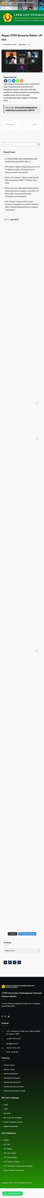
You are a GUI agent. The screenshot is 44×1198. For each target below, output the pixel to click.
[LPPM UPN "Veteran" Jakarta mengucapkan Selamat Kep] (22, 241)
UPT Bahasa (8, 1149)
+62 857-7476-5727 (13, 1039)
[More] (21, 81)
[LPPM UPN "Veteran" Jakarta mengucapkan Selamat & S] (22, 488)
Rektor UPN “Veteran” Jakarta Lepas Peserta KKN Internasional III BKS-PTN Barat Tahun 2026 (22, 180)
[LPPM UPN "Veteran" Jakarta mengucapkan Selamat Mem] (22, 913)
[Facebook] (5, 81)
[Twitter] (9, 81)
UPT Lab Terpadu (10, 1153)
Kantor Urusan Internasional (13, 1170)
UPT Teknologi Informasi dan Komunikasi (18, 1166)
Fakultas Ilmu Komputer (12, 1078)
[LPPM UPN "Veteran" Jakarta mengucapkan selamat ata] (22, 347)
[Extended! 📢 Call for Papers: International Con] (22, 772)
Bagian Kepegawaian (11, 1126)
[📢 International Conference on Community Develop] (22, 701)
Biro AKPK (7, 1113)
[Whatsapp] (17, 81)
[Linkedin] (13, 81)
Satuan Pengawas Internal (13, 1122)
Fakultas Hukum (9, 1065)
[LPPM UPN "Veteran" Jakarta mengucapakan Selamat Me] (22, 630)
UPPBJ (6, 1140)
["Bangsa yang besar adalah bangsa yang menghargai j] (22, 524)
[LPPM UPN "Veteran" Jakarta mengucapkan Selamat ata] (22, 382)
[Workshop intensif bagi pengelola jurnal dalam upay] (22, 418)
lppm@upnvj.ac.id (12, 1044)
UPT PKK (7, 1144)
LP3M (6, 1109)
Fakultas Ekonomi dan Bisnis (14, 1087)
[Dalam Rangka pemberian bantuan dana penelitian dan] (22, 736)
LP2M (6, 1105)
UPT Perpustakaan (10, 1157)
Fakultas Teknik (9, 1069)
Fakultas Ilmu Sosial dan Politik (14, 1091)
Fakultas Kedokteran (11, 1074)
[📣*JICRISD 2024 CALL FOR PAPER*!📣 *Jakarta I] (22, 842)
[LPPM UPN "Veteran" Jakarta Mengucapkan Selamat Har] (22, 807)
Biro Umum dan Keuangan (13, 1118)
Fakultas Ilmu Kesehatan (12, 1082)
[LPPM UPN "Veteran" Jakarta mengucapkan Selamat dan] (22, 559)
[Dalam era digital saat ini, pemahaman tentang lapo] (22, 453)
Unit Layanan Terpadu (11, 1162)
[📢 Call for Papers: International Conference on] (22, 878)
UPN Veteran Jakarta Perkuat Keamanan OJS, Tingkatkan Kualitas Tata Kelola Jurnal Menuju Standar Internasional (22, 169)
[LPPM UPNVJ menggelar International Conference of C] (22, 665)
